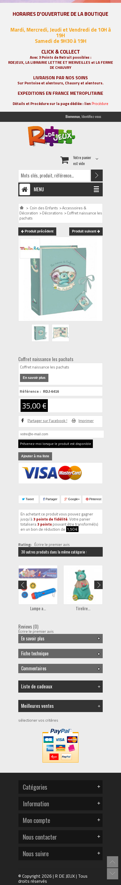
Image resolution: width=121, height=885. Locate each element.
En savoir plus (34, 378)
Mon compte (36, 820)
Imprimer (86, 420)
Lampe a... (38, 608)
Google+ (73, 499)
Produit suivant (84, 231)
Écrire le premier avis (52, 544)
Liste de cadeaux (36, 686)
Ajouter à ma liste (35, 456)
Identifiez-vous (91, 116)
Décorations (52, 213)
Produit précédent (38, 231)
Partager (51, 499)
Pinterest (94, 499)
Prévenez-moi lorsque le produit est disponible (55, 443)
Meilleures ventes (37, 705)
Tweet (29, 499)
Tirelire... (83, 608)
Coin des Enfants (44, 208)
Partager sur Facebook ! (47, 420)
